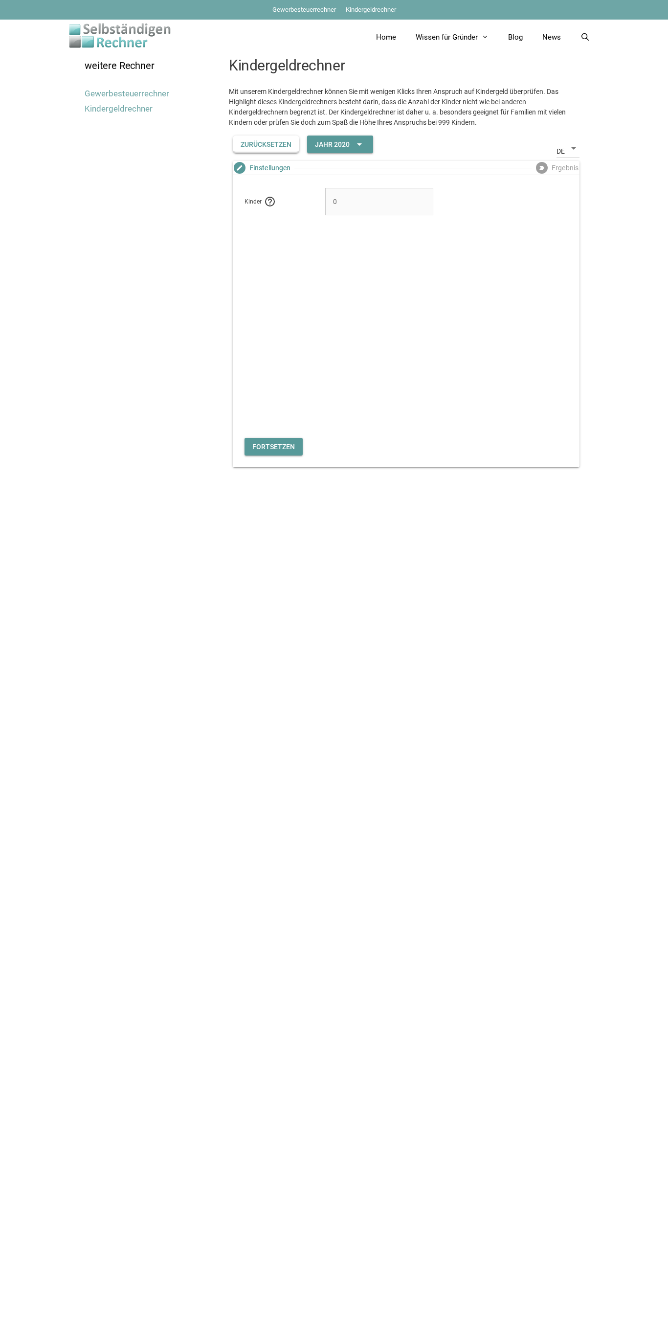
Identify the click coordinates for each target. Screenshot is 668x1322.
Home (386, 37)
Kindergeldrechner (371, 9)
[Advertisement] (406, 333)
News (551, 37)
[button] (266, 144)
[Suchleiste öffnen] (585, 37)
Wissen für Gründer (447, 37)
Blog (515, 37)
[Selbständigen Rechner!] (119, 35)
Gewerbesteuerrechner (304, 9)
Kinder (253, 201)
